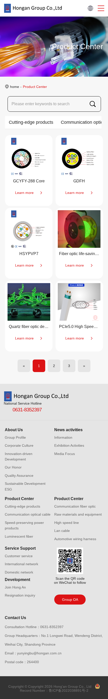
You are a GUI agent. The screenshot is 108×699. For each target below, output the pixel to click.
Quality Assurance (19, 476)
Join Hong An (15, 587)
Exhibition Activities (69, 445)
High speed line (66, 523)
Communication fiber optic (75, 506)
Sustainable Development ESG (25, 486)
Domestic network (19, 572)
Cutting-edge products (31, 122)
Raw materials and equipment (78, 514)
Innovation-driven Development (18, 456)
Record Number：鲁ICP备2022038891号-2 (54, 690)
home (14, 87)
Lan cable (62, 531)
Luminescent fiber (19, 536)
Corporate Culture (19, 445)
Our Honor (13, 467)
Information (63, 437)
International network (21, 564)
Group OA (70, 600)
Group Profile (15, 437)
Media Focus (64, 454)
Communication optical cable (27, 514)
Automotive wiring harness (75, 539)
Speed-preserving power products (24, 525)
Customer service (19, 556)
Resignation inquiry (20, 595)
